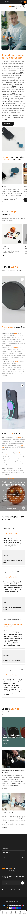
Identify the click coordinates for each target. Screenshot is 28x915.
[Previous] (2, 2)
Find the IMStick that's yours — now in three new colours (13, 737)
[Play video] (13, 299)
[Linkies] (12, 173)
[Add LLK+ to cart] (19, 241)
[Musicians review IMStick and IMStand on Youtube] (13, 759)
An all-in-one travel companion (11, 813)
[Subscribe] (22, 882)
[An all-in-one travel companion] (13, 801)
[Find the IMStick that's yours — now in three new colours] (13, 732)
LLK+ (4, 246)
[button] (22, 279)
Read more (5, 743)
